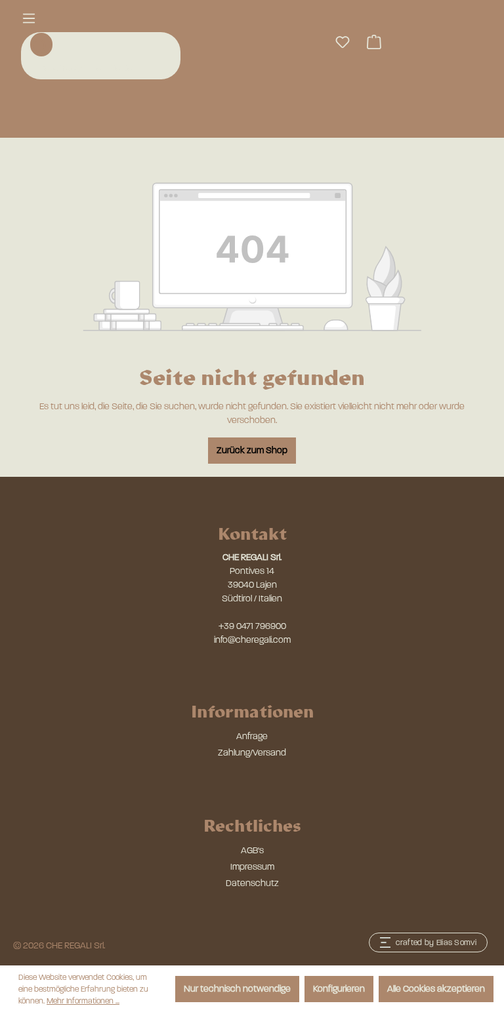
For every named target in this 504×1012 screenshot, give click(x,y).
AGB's (252, 850)
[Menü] (29, 18)
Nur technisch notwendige (237, 988)
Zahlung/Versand (252, 752)
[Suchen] (41, 44)
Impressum (252, 866)
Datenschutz (252, 883)
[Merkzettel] (342, 42)
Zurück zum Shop (252, 450)
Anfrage (252, 736)
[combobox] (102, 67)
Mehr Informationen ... (83, 1000)
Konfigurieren (339, 988)
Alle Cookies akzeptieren (436, 988)
